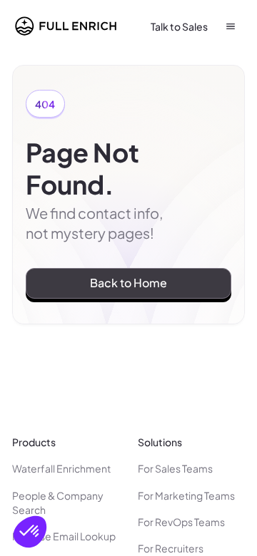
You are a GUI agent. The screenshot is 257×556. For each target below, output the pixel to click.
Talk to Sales (179, 26)
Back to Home (128, 282)
